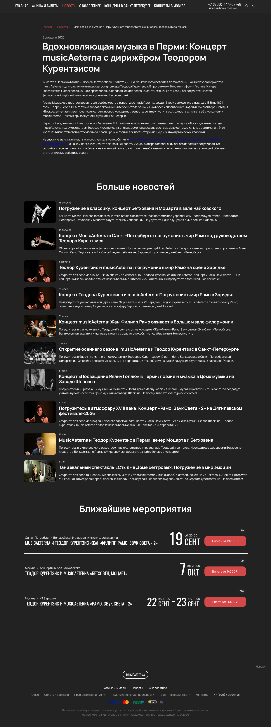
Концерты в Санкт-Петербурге (127, 5)
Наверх (260, 666)
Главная (21, 5)
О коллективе (90, 5)
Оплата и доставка (56, 695)
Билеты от (224, 541)
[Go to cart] (254, 6)
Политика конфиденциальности (133, 695)
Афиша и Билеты (45, 5)
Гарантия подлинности (175, 695)
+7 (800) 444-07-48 (224, 4)
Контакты (202, 695)
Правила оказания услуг (90, 695)
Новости (69, 5)
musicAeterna (135, 674)
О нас (35, 695)
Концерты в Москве (169, 5)
